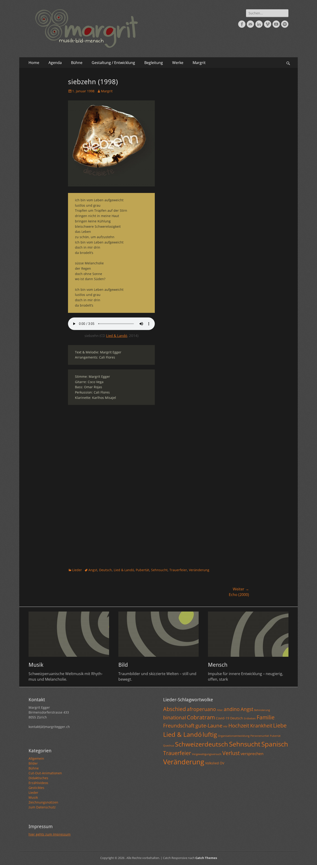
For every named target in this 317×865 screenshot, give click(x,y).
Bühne (76, 62)
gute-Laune (208, 725)
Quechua (168, 745)
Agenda (55, 62)
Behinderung (262, 710)
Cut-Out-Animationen (45, 773)
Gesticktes (36, 787)
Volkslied (212, 763)
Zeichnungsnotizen (43, 802)
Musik (36, 665)
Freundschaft (178, 725)
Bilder (33, 763)
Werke (177, 62)
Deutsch (105, 570)
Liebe (280, 725)
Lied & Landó (116, 335)
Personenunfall (259, 735)
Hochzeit (238, 725)
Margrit (199, 62)
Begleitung (153, 62)
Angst (92, 570)
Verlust (231, 753)
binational (174, 717)
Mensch (217, 665)
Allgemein (36, 758)
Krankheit (261, 725)
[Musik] (69, 634)
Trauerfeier (178, 570)
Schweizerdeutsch (201, 744)
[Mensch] (248, 634)
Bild (123, 665)
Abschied (174, 709)
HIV (225, 726)
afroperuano (201, 709)
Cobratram (201, 717)
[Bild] (158, 634)
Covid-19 (222, 718)
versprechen (252, 753)
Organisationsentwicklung (233, 735)
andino (232, 709)
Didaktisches (38, 778)
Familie (266, 717)
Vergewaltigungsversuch (206, 754)
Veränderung (199, 570)
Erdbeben (250, 718)
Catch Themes (206, 858)
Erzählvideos (38, 783)
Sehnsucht (159, 570)
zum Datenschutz (42, 807)
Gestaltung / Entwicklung (113, 62)
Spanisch (274, 744)
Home (34, 62)
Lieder (77, 570)
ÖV (222, 763)
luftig (210, 734)
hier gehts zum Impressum (50, 834)
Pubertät (142, 570)
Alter (220, 710)
